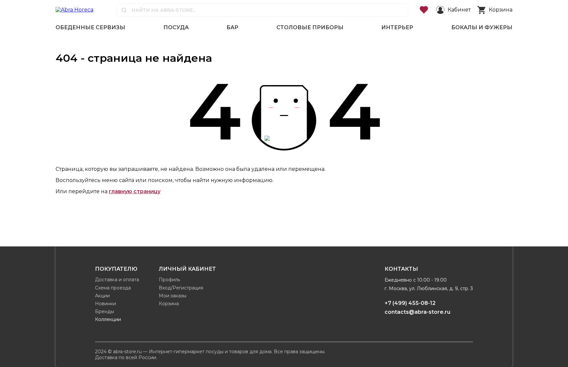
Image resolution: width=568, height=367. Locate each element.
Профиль (169, 279)
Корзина (169, 303)
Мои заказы (172, 295)
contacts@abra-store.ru (417, 312)
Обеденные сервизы (90, 27)
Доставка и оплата (117, 279)
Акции (102, 295)
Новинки (105, 303)
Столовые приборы (309, 27)
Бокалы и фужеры (481, 27)
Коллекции (108, 319)
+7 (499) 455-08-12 (410, 303)
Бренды (104, 311)
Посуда (176, 27)
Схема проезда (113, 287)
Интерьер (397, 27)
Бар (232, 27)
